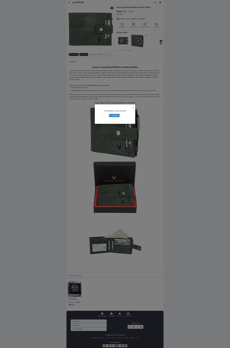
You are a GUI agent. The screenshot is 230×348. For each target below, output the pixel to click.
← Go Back (114, 115)
